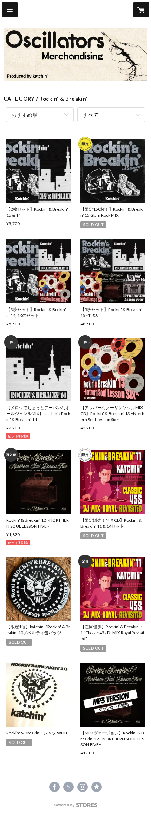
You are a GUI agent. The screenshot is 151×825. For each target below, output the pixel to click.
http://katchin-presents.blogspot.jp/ (96, 787)
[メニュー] (10, 9)
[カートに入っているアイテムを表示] (141, 9)
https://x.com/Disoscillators (68, 787)
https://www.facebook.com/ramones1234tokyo (54, 787)
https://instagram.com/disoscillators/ (82, 787)
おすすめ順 (24, 114)
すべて (90, 114)
